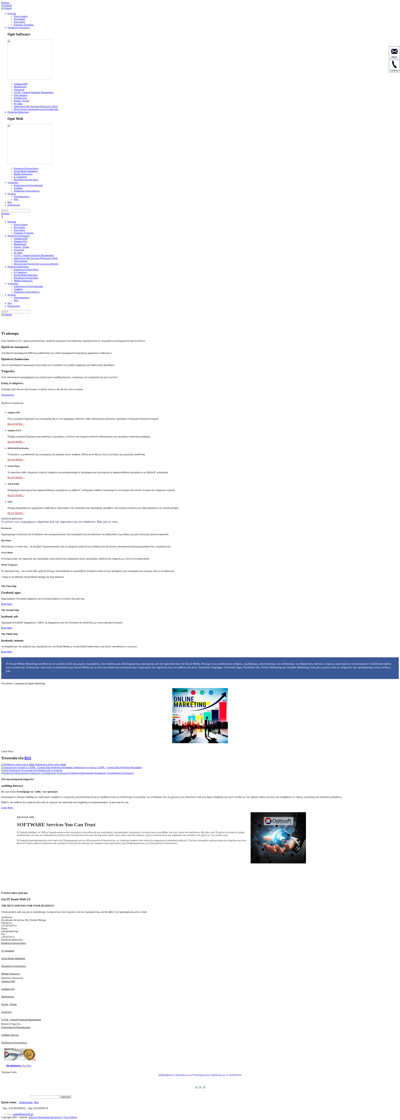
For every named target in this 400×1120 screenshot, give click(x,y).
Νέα (36, 1102)
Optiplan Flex (8, 989)
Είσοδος (5, 2)
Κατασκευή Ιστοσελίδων (13, 943)
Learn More (7, 807)
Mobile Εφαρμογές (10, 973)
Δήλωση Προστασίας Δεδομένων (45, 1117)
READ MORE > (16, 424)
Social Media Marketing (13, 958)
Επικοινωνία (7, 395)
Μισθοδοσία (7, 996)
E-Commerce (7, 950)
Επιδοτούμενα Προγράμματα (15, 1027)
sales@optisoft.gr (23, 1114)
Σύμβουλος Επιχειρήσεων (14, 1042)
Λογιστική (6, 1012)
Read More (6, 604)
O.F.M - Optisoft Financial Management (21, 1019)
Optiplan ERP (8, 981)
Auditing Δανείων (10, 1035)
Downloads (26, 1102)
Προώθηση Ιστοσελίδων (13, 966)
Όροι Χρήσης (70, 1117)
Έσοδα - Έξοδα (9, 1004)
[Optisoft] (6, 5)
